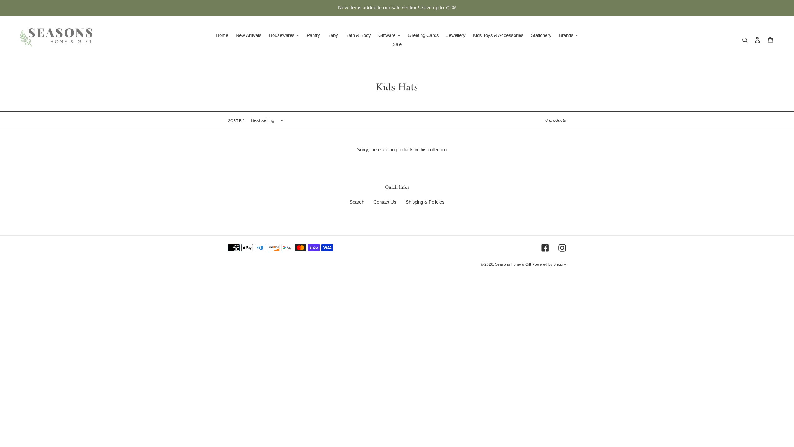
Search (357, 202)
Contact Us (384, 202)
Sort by (236, 121)
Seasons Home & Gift (513, 264)
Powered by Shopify (549, 264)
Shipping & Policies (425, 202)
